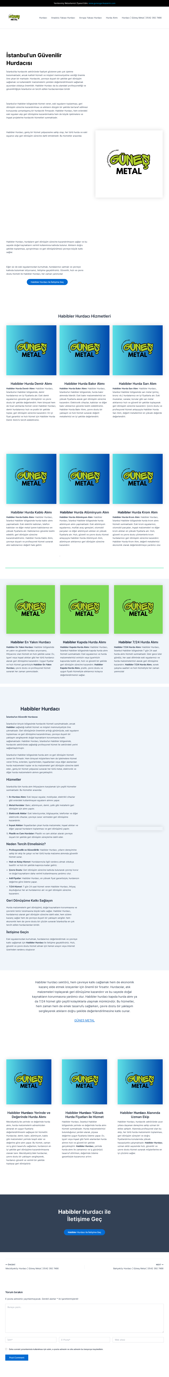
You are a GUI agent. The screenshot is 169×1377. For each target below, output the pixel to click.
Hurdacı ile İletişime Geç (84, 1232)
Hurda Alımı (112, 17)
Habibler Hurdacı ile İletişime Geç (47, 282)
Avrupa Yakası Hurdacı (90, 17)
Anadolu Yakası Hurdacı (63, 17)
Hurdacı (43, 17)
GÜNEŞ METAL (84, 1020)
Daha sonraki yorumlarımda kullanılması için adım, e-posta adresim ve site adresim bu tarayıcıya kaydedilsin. (56, 1349)
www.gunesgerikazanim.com (102, 3)
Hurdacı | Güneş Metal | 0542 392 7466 (142, 17)
